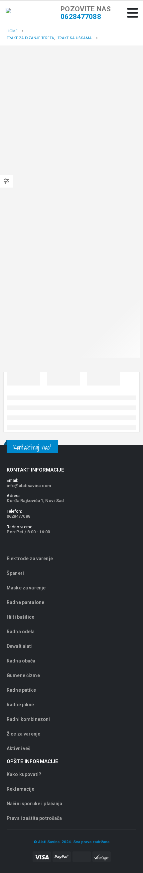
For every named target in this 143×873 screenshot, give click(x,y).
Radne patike (21, 690)
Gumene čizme (23, 675)
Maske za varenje (27, 587)
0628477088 (81, 17)
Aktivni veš (19, 748)
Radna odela (21, 631)
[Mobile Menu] (132, 13)
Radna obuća (21, 660)
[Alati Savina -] (19, 13)
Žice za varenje (23, 734)
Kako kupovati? (24, 774)
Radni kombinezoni (28, 719)
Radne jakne (20, 704)
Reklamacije (21, 789)
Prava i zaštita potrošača (34, 818)
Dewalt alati (20, 646)
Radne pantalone (25, 602)
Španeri (15, 573)
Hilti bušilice (20, 617)
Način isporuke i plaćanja (35, 803)
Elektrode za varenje (30, 558)
